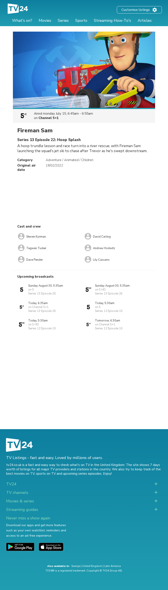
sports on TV (46, 473)
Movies (45, 20)
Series (63, 20)
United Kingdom (92, 566)
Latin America (112, 566)
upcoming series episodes (82, 473)
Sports (81, 20)
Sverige (75, 566)
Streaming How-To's (112, 20)
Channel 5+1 (48, 118)
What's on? (22, 20)
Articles (145, 20)
